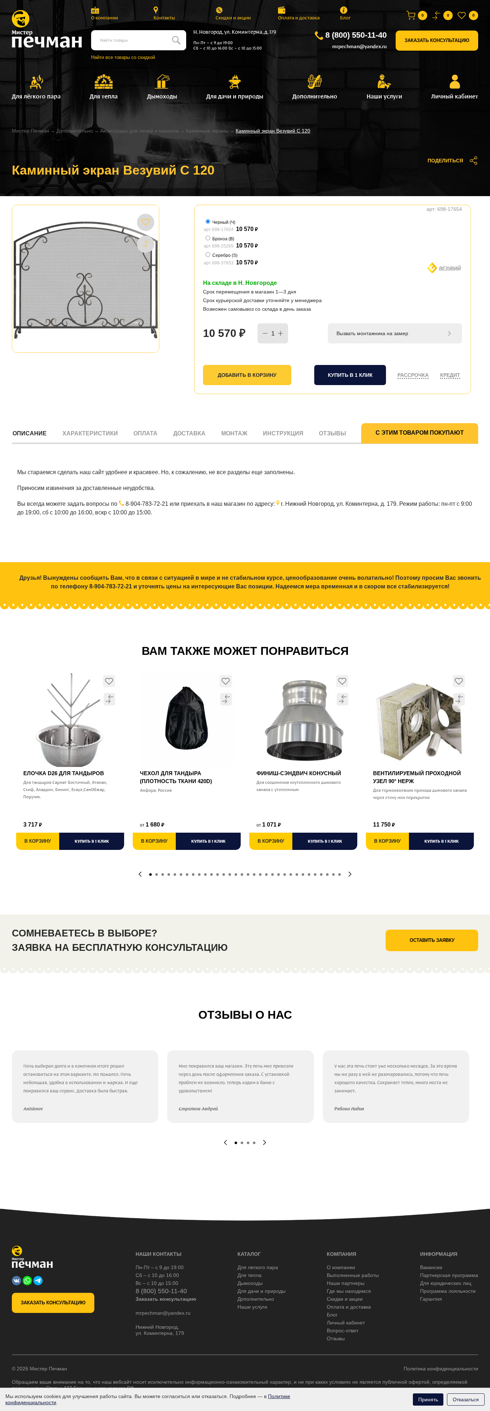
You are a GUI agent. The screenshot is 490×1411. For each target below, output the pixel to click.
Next (350, 874)
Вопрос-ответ (342, 1330)
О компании (104, 17)
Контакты (164, 17)
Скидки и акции (233, 17)
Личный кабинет (346, 1323)
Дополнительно (74, 131)
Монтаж (234, 433)
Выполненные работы (353, 1275)
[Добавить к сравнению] (145, 244)
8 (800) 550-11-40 (356, 35)
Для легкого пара (257, 1267)
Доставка (189, 433)
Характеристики (90, 433)
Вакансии (431, 1267)
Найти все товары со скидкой (123, 57)
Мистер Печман (30, 131)
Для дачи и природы (261, 1291)
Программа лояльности (448, 1291)
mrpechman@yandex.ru (359, 46)
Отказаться (466, 1399)
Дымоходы (250, 1283)
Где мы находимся (349, 1291)
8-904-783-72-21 (147, 504)
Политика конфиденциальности (441, 1368)
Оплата (145, 433)
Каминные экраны (207, 131)
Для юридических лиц (445, 1283)
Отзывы (332, 433)
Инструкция (283, 433)
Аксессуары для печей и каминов (139, 131)
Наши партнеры (345, 1283)
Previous (140, 874)
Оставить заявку (432, 940)
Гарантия (431, 1299)
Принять (428, 1399)
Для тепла (249, 1275)
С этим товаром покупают (420, 433)
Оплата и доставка (299, 17)
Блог (345, 17)
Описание (30, 433)
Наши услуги (252, 1307)
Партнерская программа (449, 1275)
